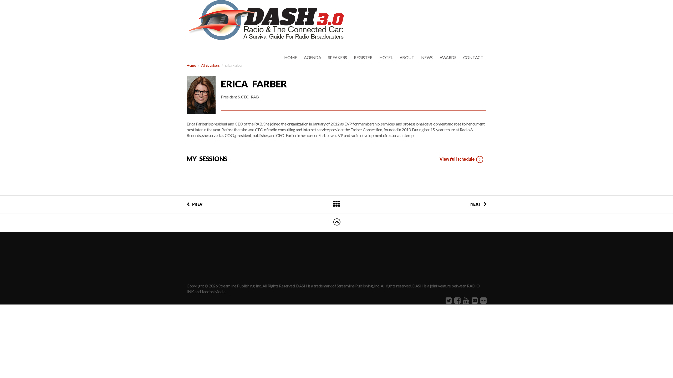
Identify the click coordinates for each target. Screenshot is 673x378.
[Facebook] (457, 300)
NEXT (475, 204)
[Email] (474, 300)
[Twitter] (448, 300)
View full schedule (458, 158)
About (407, 57)
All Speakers (210, 65)
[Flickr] (483, 300)
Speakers (337, 57)
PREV (197, 204)
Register (363, 57)
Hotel (386, 57)
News (427, 57)
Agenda (312, 57)
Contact (473, 57)
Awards (448, 57)
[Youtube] (465, 300)
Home (290, 57)
